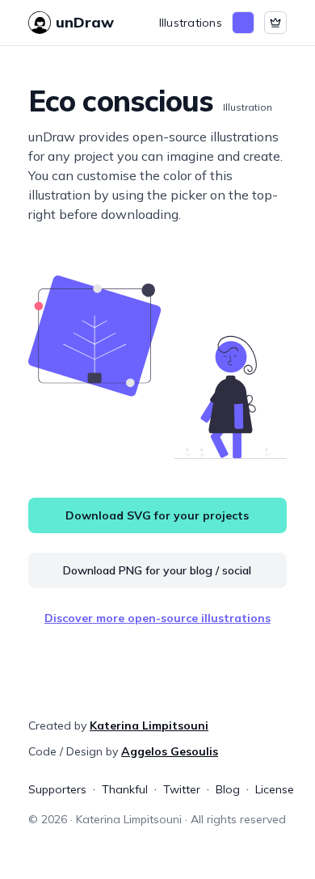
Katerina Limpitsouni (149, 725)
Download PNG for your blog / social (157, 570)
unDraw (85, 22)
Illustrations (190, 22)
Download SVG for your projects (157, 515)
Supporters (57, 789)
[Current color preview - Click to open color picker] (243, 22)
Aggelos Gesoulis (169, 751)
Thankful (125, 789)
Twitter (181, 789)
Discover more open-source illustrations (157, 618)
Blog (228, 789)
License (274, 789)
